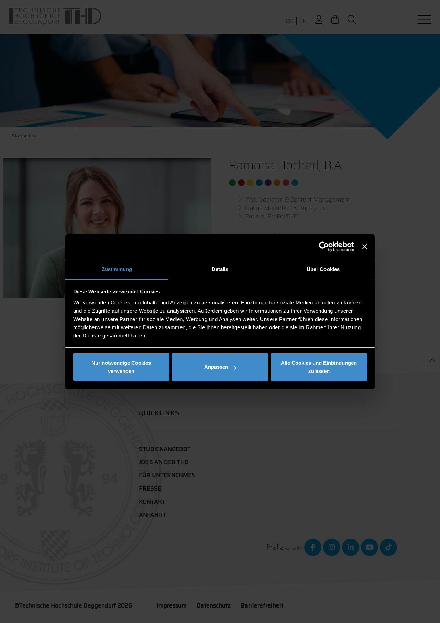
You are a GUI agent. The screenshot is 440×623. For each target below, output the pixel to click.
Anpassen (216, 367)
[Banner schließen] (364, 246)
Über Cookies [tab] (323, 269)
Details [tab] (220, 269)
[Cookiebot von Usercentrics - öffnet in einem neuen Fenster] (324, 246)
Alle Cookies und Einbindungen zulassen (319, 367)
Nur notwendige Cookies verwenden (121, 367)
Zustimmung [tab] (117, 269)
